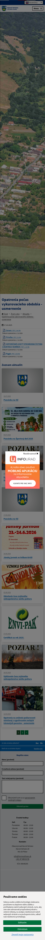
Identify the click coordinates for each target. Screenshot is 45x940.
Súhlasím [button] (22, 922)
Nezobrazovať (29, 453)
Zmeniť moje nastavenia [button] (23, 935)
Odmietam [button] (22, 929)
